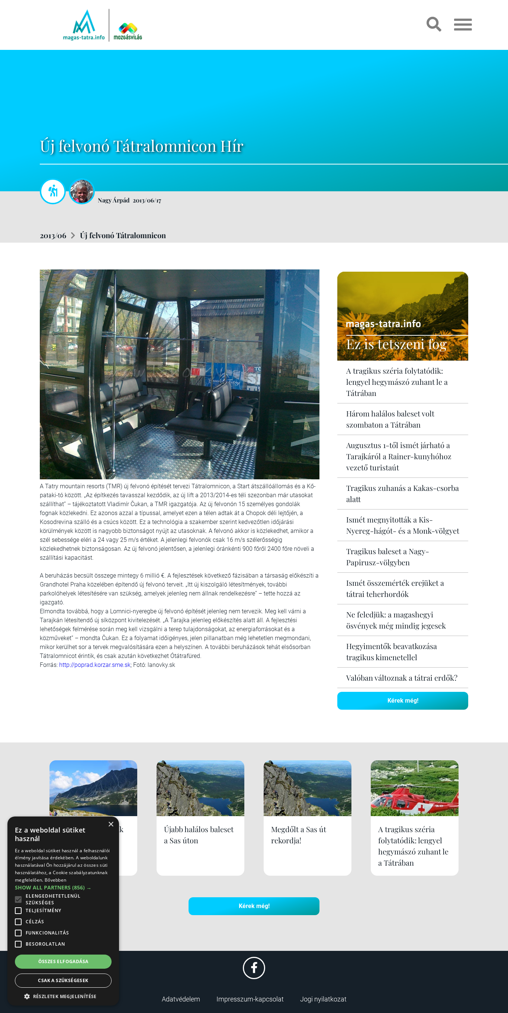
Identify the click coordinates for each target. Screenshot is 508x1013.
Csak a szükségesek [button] (63, 980)
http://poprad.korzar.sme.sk (95, 664)
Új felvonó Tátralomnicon (123, 235)
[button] (63, 995)
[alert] (63, 911)
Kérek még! (403, 700)
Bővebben (55, 880)
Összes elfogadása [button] (63, 961)
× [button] (110, 824)
